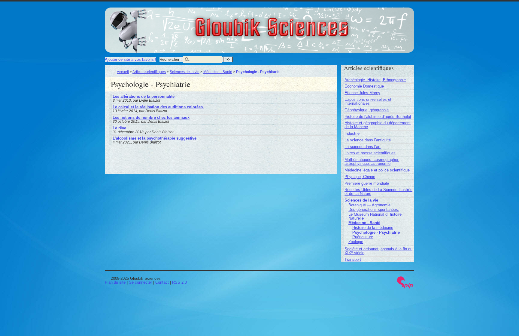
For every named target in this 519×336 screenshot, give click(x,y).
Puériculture (362, 237)
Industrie (352, 133)
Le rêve (119, 128)
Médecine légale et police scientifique (377, 170)
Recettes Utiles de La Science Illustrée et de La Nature (378, 191)
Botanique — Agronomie (369, 205)
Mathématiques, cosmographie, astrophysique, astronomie (371, 161)
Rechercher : (170, 59)
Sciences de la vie (184, 72)
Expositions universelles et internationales (367, 101)
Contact (162, 282)
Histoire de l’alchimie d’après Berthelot (377, 116)
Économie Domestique (364, 86)
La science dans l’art (362, 146)
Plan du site (115, 282)
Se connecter (140, 282)
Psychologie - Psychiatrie (376, 232)
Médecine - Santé (217, 72)
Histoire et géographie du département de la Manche (377, 125)
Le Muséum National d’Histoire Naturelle (375, 216)
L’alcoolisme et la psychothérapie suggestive (154, 138)
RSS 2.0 (179, 282)
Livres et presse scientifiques (370, 153)
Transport (352, 259)
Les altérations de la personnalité (144, 96)
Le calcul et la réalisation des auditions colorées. (158, 107)
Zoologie (355, 241)
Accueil (123, 72)
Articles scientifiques (149, 72)
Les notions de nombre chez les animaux (151, 117)
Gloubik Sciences (305, 23)
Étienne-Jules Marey (362, 93)
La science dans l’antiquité (367, 140)
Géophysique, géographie (366, 110)
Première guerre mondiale (366, 183)
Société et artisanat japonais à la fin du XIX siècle (378, 251)
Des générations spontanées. (373, 209)
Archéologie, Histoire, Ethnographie (375, 80)
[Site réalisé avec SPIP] (405, 287)
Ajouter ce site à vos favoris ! (130, 59)
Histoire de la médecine (372, 227)
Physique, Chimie (359, 176)
